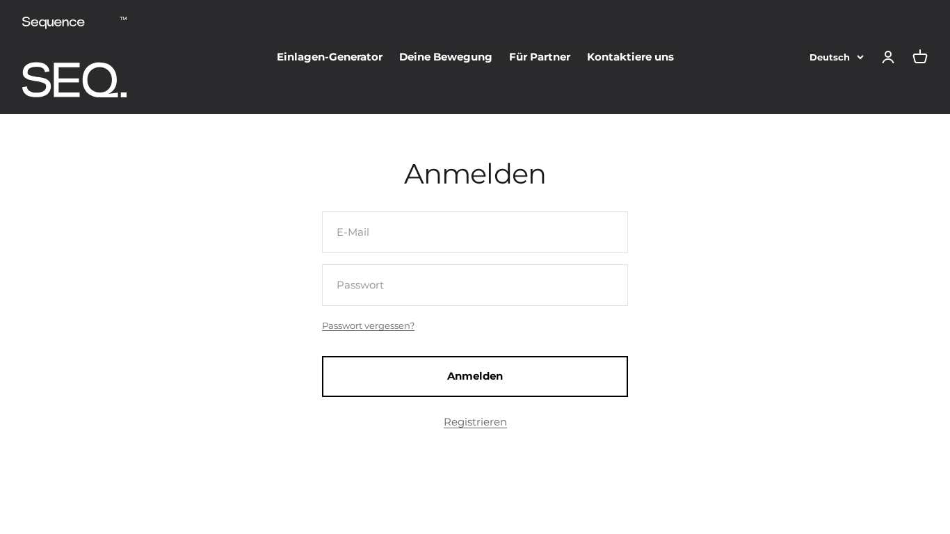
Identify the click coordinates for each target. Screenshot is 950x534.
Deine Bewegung (445, 56)
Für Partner (539, 56)
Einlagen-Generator (330, 56)
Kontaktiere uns (630, 56)
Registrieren (475, 421)
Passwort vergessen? (368, 325)
